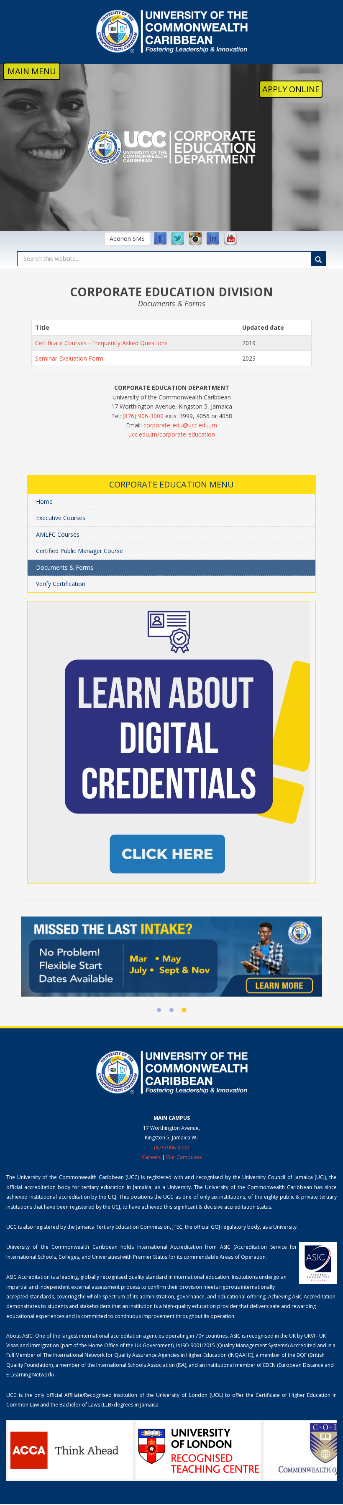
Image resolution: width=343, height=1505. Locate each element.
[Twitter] (177, 238)
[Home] (171, 31)
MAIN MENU (32, 71)
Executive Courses (60, 518)
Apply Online (291, 89)
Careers (151, 1157)
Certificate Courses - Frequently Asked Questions (101, 343)
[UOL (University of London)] (198, 1450)
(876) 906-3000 (143, 416)
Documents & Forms (64, 567)
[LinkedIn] (213, 238)
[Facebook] (160, 238)
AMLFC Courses (57, 534)
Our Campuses (184, 1157)
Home (44, 501)
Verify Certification (60, 584)
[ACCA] (70, 1450)
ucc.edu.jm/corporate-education (171, 434)
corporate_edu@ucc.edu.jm (180, 425)
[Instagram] (195, 238)
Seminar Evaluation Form (69, 358)
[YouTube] (230, 238)
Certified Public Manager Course (79, 551)
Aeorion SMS (127, 238)
